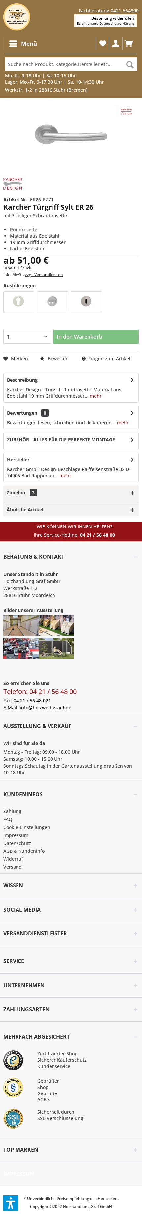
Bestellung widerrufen (112, 18)
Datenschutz (17, 843)
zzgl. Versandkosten (44, 274)
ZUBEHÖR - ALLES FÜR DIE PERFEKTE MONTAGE (61, 439)
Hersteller (18, 459)
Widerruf (13, 859)
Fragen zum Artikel (108, 358)
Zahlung (12, 811)
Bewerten (58, 358)
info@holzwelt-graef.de (45, 707)
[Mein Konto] (115, 43)
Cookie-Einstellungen (26, 827)
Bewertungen (22, 413)
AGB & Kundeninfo (24, 851)
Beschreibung (22, 380)
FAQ (7, 819)
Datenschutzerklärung (116, 23)
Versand (12, 867)
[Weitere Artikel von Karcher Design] (12, 184)
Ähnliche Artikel (25, 509)
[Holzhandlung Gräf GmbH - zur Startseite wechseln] (16, 17)
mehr (95, 396)
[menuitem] (22, 43)
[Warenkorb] (128, 43)
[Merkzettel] (102, 43)
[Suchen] (130, 64)
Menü (29, 43)
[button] (10, 1203)
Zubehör (21, 492)
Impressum (15, 835)
